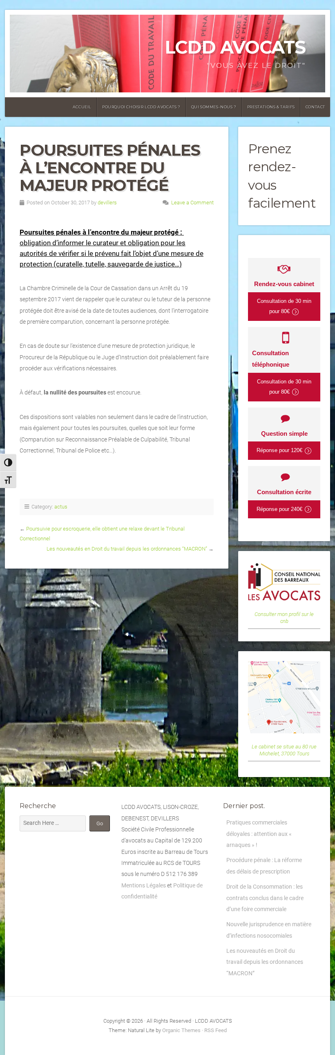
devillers (107, 202)
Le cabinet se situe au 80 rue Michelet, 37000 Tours (284, 750)
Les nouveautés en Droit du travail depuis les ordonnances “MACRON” (127, 549)
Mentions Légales (143, 885)
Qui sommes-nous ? (214, 107)
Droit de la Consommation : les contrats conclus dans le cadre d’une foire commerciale (265, 898)
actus (60, 507)
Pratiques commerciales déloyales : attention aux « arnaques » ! (259, 834)
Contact (315, 107)
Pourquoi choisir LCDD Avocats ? (141, 107)
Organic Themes (181, 1030)
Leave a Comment (192, 202)
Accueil (82, 107)
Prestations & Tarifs (271, 107)
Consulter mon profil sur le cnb (284, 617)
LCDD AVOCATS (235, 47)
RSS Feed (215, 1030)
